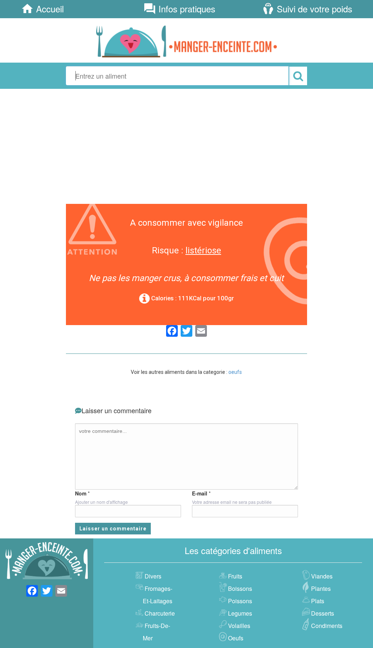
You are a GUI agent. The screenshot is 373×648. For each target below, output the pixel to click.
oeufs (235, 372)
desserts (322, 613)
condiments (326, 625)
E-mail (199, 493)
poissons (240, 601)
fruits (235, 576)
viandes (322, 576)
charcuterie (160, 613)
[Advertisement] (186, 145)
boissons (240, 588)
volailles (239, 625)
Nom (80, 493)
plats (317, 601)
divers (153, 576)
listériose (203, 250)
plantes (321, 588)
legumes (240, 613)
